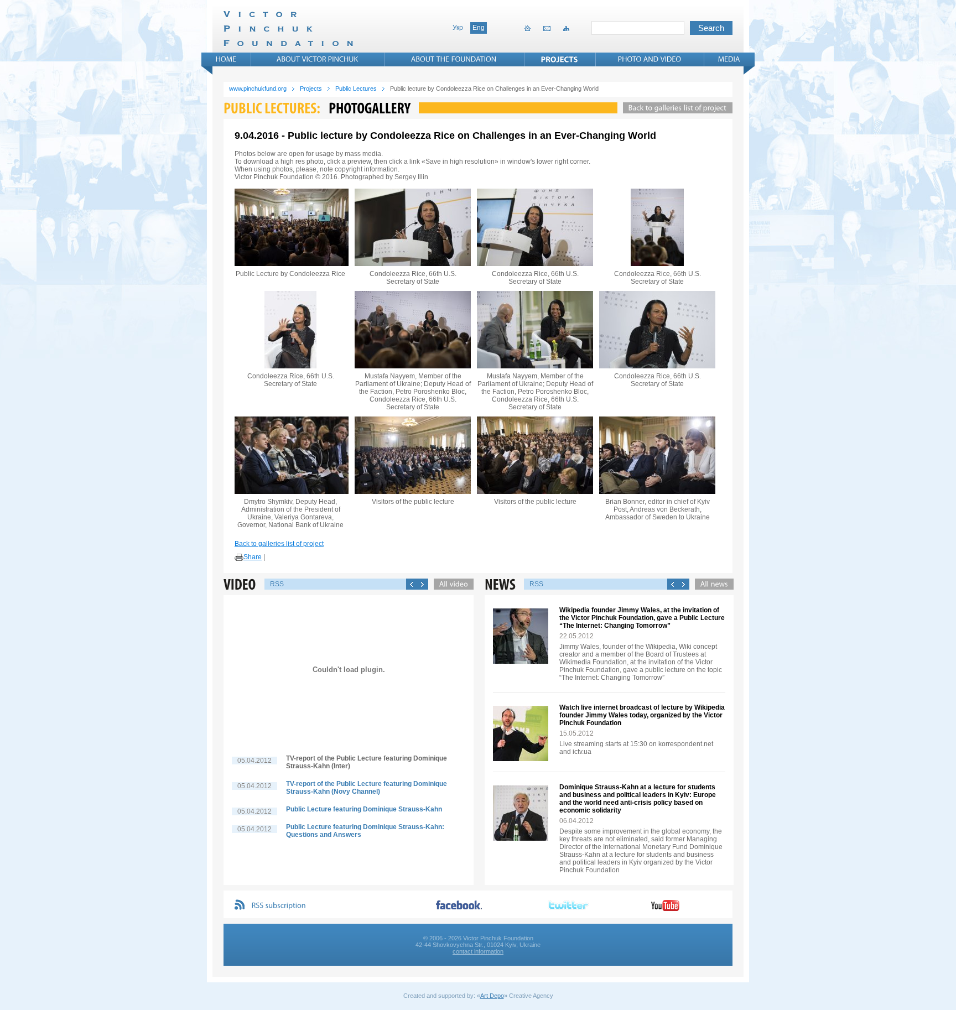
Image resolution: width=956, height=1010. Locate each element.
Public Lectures (356, 88)
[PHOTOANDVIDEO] (650, 59)
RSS (277, 584)
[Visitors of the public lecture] (413, 455)
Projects (311, 88)
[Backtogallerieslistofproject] (674, 107)
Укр (458, 28)
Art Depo (492, 995)
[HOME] (226, 59)
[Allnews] (711, 584)
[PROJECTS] (559, 59)
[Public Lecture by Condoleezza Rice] (290, 227)
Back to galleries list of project (279, 544)
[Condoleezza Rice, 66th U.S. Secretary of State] (413, 227)
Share (252, 557)
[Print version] (239, 557)
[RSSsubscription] (279, 905)
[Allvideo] (451, 584)
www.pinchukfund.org (258, 88)
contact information (478, 951)
